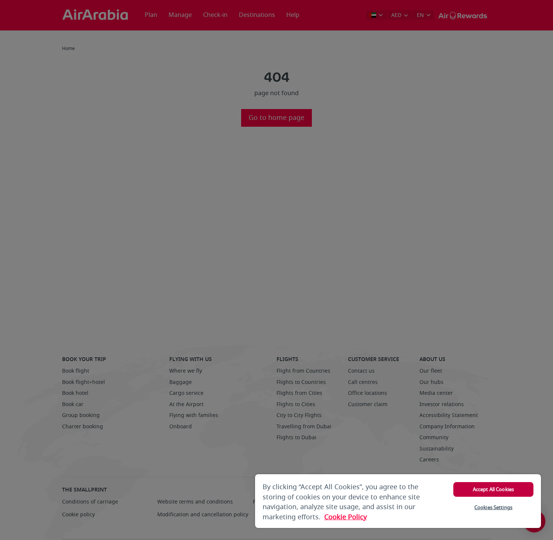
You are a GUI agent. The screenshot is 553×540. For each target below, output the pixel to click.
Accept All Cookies (493, 489)
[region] (398, 501)
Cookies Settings (493, 507)
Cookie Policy (345, 517)
